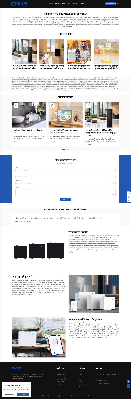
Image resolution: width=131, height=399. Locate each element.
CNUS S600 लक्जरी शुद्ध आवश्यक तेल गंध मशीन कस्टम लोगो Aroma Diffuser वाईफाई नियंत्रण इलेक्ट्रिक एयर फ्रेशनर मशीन (51, 67)
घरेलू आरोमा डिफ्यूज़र (61, 377)
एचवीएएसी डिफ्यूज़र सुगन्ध (95, 218)
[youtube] (128, 381)
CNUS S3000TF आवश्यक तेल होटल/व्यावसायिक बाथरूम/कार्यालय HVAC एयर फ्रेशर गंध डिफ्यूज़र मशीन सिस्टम (24, 67)
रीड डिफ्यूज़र (59, 384)
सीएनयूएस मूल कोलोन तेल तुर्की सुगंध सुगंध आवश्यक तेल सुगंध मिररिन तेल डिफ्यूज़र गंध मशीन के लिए (106, 67)
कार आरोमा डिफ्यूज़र (61, 374)
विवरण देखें (24, 51)
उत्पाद (63, 4)
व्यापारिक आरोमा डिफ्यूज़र (62, 379)
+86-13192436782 (104, 380)
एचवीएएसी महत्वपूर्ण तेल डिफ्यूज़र (22, 221)
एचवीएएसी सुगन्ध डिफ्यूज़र (21, 218)
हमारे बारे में (57, 4)
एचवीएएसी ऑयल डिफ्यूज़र (79, 218)
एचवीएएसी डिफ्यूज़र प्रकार (63, 218)
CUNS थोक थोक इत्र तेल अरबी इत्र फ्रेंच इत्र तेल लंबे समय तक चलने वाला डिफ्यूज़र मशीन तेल (79, 67)
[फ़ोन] (129, 197)
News (68, 4)
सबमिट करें (65, 199)
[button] (63, 149)
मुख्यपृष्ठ (51, 4)
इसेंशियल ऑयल (60, 381)
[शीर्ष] (128, 386)
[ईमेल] (129, 200)
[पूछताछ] (129, 193)
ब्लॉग (82, 4)
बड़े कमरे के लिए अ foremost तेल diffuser (42, 218)
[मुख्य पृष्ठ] (19, 3)
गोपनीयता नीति (86, 396)
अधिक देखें (16, 142)
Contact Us (76, 4)
